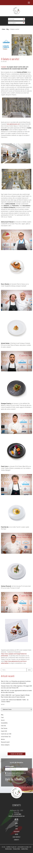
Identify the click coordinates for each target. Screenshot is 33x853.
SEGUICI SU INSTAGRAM (16, 754)
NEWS (16, 834)
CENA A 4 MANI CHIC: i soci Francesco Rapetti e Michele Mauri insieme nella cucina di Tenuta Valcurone (15, 696)
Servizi (3, 720)
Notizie (3, 739)
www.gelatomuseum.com (13, 124)
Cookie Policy (24, 849)
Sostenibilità (4, 723)
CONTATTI (16, 840)
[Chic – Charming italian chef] (16, 10)
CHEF (16, 826)
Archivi (2, 704)
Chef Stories (4, 728)
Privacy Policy (16, 849)
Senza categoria (5, 745)
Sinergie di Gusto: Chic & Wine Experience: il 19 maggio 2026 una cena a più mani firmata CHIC (16, 687)
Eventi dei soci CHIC (6, 734)
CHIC (16, 829)
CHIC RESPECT (16, 837)
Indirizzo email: (9, 766)
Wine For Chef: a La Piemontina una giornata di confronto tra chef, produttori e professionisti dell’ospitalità (16, 682)
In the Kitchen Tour (6, 736)
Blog (7, 29)
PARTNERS (16, 831)
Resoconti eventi (5, 742)
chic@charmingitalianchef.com (17, 816)
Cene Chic (3, 725)
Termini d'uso (8, 849)
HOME (16, 823)
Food (2, 717)
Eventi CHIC (4, 731)
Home (3, 29)
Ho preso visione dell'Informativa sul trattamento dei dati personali (15, 774)
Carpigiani (3, 67)
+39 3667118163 (17, 814)
